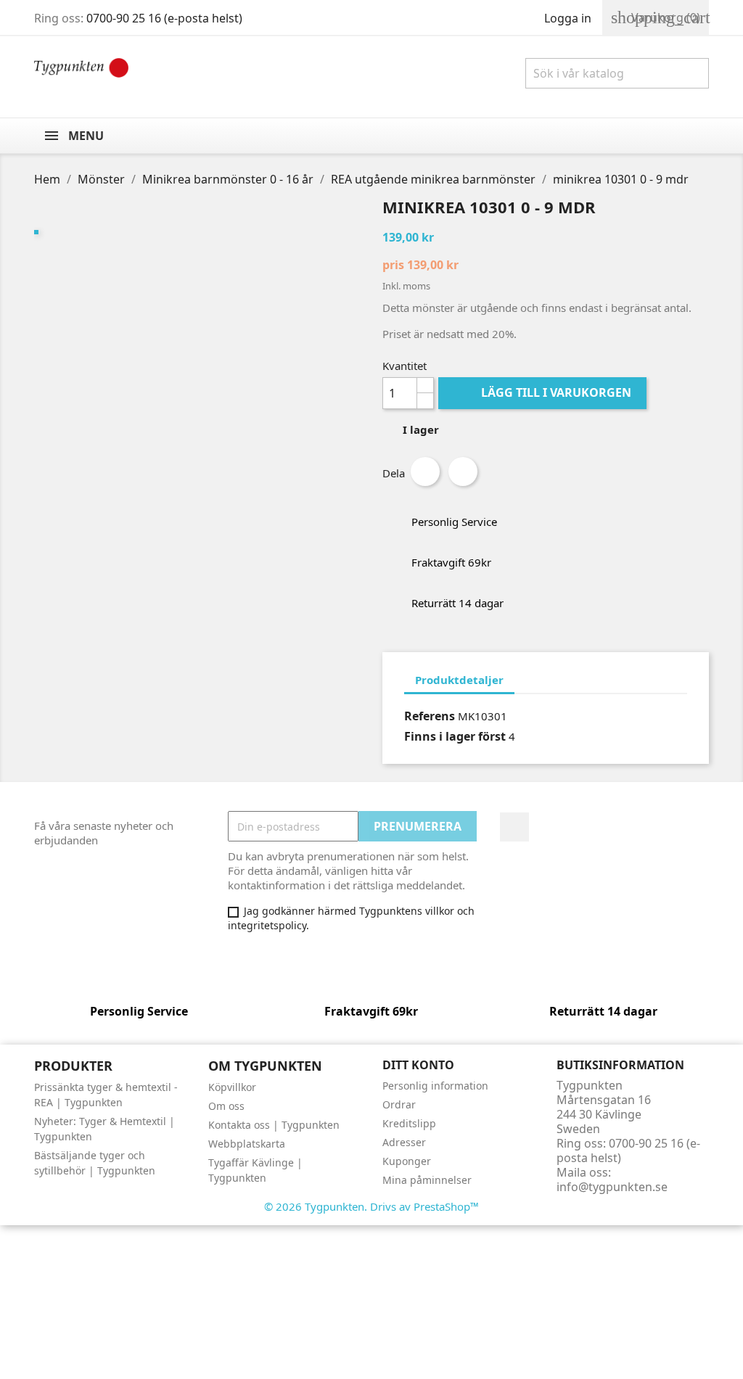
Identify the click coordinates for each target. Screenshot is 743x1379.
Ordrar (399, 1104)
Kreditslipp (409, 1123)
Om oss (226, 1106)
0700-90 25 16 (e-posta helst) (164, 18)
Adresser (404, 1142)
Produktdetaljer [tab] (459, 679)
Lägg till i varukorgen (544, 392)
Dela (425, 471)
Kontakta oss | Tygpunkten (274, 1125)
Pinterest (462, 471)
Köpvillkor (232, 1087)
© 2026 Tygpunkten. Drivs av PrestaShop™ (371, 1206)
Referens (429, 716)
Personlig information (435, 1085)
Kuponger (406, 1161)
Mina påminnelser (427, 1180)
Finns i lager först (455, 736)
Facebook (514, 826)
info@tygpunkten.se (612, 1187)
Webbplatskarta (246, 1143)
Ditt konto (418, 1065)
